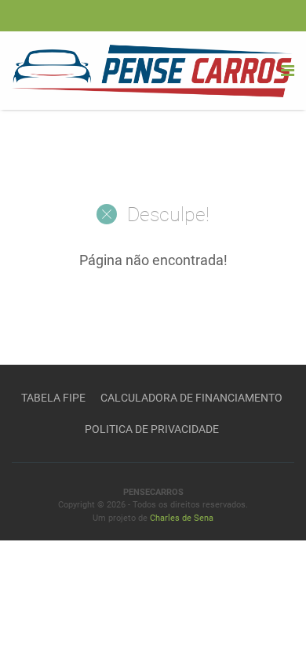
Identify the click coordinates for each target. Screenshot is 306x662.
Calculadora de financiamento (191, 397)
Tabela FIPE (53, 397)
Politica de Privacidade (152, 429)
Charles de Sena (181, 518)
